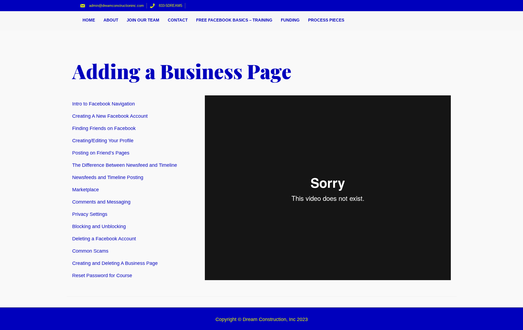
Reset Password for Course (102, 275)
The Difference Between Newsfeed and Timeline (124, 165)
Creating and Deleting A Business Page (115, 263)
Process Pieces (326, 20)
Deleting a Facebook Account (104, 238)
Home (89, 20)
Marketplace (85, 189)
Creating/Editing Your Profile (102, 140)
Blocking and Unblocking (99, 226)
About (111, 20)
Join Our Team (143, 20)
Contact (178, 20)
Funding (290, 20)
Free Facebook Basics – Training (234, 20)
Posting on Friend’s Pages (100, 153)
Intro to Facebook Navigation (103, 104)
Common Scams (90, 251)
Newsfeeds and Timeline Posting (107, 177)
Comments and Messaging (101, 202)
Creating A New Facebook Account (110, 116)
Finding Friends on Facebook (104, 128)
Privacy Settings (89, 214)
